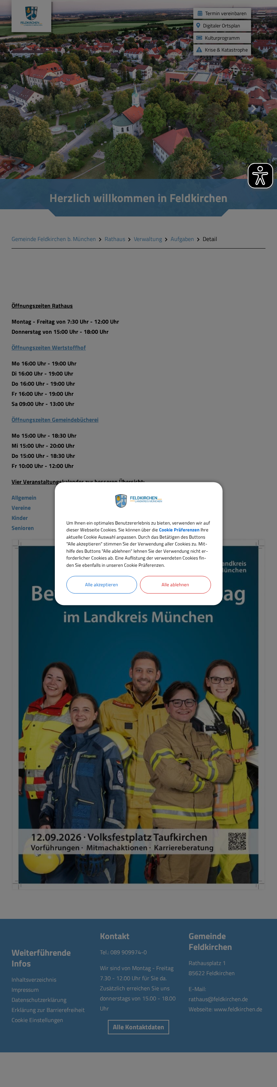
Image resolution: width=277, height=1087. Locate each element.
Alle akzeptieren (101, 584)
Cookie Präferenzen (179, 529)
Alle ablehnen (175, 584)
